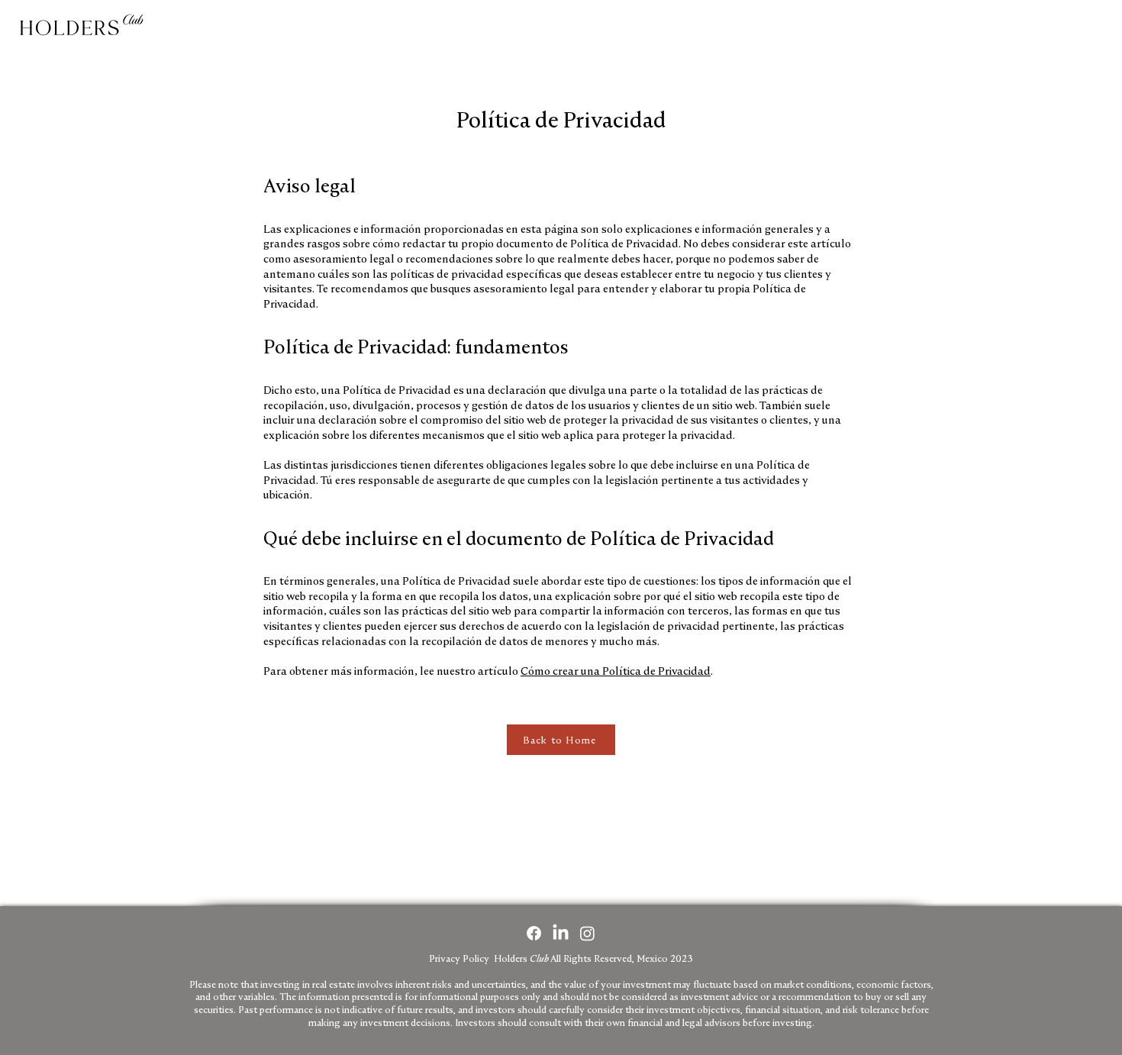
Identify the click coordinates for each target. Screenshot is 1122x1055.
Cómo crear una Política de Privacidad (616, 671)
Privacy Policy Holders (561, 958)
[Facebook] (533, 933)
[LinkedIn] (560, 933)
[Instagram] (587, 933)
